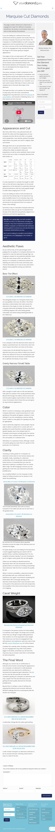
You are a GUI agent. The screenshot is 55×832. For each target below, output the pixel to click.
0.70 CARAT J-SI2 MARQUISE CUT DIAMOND (19, 296)
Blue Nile (6, 219)
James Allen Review (32, 818)
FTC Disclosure (20, 817)
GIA (33, 672)
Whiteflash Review (32, 813)
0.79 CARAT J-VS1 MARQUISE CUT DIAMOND (19, 339)
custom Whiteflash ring (15, 643)
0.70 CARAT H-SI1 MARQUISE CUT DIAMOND (18, 388)
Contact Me (19, 814)
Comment (6, 772)
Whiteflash (18, 235)
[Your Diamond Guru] (27, 3)
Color (43, 816)
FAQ (17, 811)
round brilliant (7, 97)
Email (21, 788)
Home (18, 807)
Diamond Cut (45, 812)
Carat (43, 809)
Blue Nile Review (33, 809)
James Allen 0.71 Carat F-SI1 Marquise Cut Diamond (19, 481)
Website (38, 788)
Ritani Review (32, 822)
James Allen (16, 219)
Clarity (44, 819)
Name (5, 788)
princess (30, 95)
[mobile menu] (1, 8)
